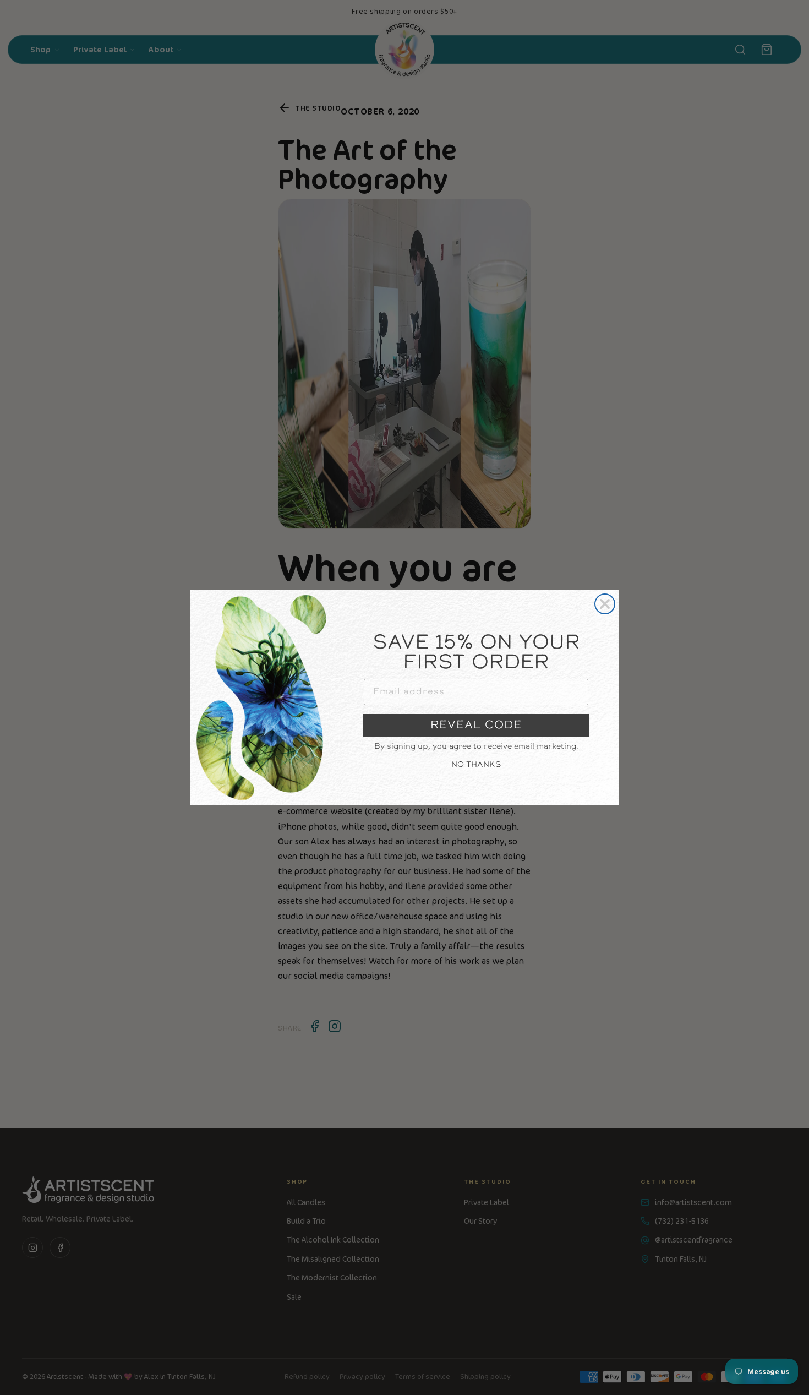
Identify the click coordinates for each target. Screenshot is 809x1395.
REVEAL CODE (476, 725)
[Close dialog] (605, 604)
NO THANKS (476, 765)
